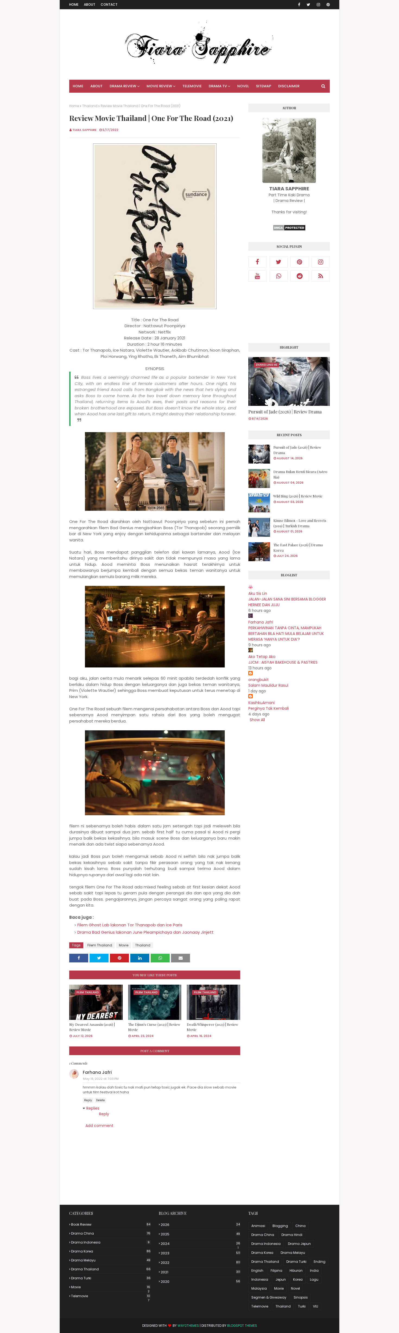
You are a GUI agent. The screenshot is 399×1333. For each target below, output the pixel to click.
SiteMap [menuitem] (263, 86)
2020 (200, 1281)
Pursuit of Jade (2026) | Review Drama (285, 412)
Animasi (258, 1225)
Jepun (281, 1279)
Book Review (110, 1224)
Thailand (89, 106)
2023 (200, 1253)
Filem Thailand (99, 945)
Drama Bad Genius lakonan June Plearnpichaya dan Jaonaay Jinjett (145, 932)
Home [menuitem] (78, 86)
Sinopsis (301, 1297)
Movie (123, 945)
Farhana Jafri (97, 1072)
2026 (200, 1224)
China (300, 1225)
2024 (200, 1244)
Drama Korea (111, 1251)
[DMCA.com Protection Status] (289, 229)
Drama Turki (111, 1278)
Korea (298, 1279)
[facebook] (299, 4)
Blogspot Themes (242, 1325)
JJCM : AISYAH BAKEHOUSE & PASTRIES (283, 662)
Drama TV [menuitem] (218, 86)
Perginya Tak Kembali (268, 708)
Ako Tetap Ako (262, 656)
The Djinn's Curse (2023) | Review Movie (154, 1027)
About (89, 4)
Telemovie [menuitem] (192, 86)
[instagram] (318, 4)
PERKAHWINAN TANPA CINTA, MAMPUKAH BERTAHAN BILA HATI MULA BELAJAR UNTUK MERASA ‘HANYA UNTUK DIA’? (286, 633)
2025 (200, 1234)
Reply (88, 1100)
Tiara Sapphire (84, 130)
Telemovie (110, 1296)
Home (73, 4)
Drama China (110, 1233)
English (257, 1270)
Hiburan (296, 1270)
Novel (295, 1288)
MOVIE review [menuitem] (159, 86)
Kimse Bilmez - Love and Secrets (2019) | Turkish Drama (299, 523)
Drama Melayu (110, 1260)
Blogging (280, 1225)
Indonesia (259, 1279)
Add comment (99, 1125)
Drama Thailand (111, 1269)
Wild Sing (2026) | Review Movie (297, 496)
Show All (257, 719)
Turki (302, 1306)
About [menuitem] (96, 86)
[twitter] (308, 4)
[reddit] (299, 276)
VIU (315, 1306)
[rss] (321, 276)
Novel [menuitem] (243, 86)
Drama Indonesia (110, 1242)
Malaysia (259, 1288)
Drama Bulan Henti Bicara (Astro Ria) (300, 474)
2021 (200, 1272)
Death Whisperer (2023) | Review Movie (212, 1027)
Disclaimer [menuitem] (288, 86)
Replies (92, 1108)
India (314, 1270)
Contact (109, 4)
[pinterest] (327, 4)
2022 (200, 1262)
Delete (100, 1100)
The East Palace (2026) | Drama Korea (298, 547)
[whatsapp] (279, 276)
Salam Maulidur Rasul (268, 685)
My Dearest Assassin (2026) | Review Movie (92, 1027)
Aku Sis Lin (257, 593)
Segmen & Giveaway (268, 1297)
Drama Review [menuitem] (123, 86)
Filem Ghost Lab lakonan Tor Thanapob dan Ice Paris (129, 925)
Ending (319, 1261)
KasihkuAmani (261, 702)
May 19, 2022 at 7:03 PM (101, 1079)
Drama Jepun (299, 1243)
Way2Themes (188, 1325)
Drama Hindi (291, 1234)
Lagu (314, 1279)
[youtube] (257, 276)
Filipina (276, 1270)
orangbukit (258, 679)
